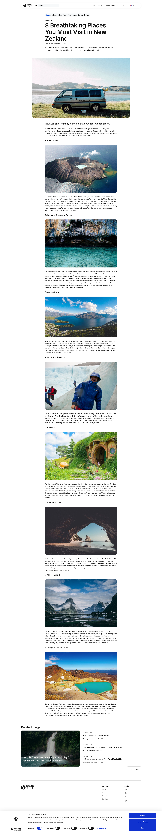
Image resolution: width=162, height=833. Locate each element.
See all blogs (134, 769)
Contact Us (105, 796)
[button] (97, 5)
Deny (142, 828)
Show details (101, 828)
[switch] (57, 828)
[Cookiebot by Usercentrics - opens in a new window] (16, 829)
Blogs (48, 15)
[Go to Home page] (27, 5)
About (104, 790)
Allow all (142, 815)
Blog (124, 5)
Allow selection (143, 822)
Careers (104, 793)
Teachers (105, 799)
